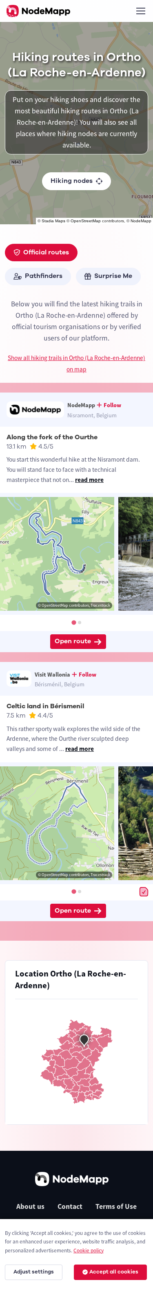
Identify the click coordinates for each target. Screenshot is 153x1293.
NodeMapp (141, 221)
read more (89, 480)
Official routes (46, 252)
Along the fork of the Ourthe (52, 437)
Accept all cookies (113, 1272)
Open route (73, 641)
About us (30, 1206)
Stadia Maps (53, 221)
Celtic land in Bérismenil (45, 706)
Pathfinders (43, 275)
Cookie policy (88, 1250)
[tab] (73, 622)
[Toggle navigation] (140, 11)
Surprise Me (113, 275)
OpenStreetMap (86, 221)
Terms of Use (116, 1206)
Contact (70, 1206)
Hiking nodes (72, 180)
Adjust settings (33, 1272)
